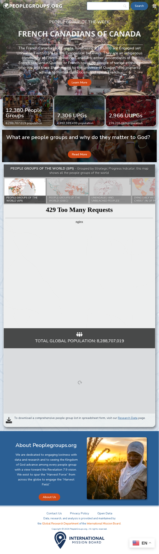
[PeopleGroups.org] (32, 6)
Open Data (104, 513)
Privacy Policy (79, 513)
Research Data (127, 418)
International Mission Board (104, 523)
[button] (79, 82)
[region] (79, 246)
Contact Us (54, 513)
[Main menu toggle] (154, 6)
